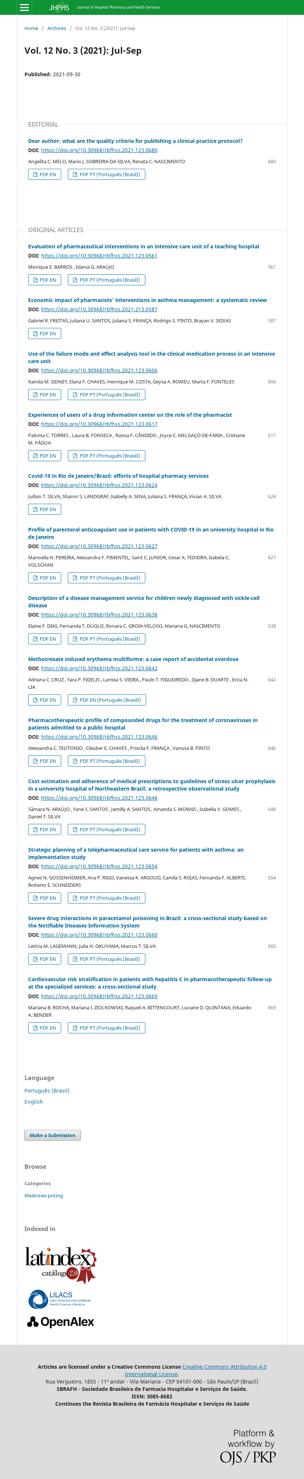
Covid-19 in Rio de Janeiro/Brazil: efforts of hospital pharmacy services (118, 475)
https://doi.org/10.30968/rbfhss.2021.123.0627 (99, 546)
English (33, 1101)
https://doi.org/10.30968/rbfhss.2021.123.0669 (99, 996)
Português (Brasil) (46, 1090)
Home (31, 28)
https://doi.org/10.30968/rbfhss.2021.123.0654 (99, 866)
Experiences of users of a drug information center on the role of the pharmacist (130, 414)
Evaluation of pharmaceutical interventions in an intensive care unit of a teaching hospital (143, 246)
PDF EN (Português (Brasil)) (110, 700)
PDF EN (47, 174)
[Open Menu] (24, 7)
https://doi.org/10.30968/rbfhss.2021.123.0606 (99, 370)
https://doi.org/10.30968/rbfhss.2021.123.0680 (99, 150)
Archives (56, 28)
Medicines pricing (43, 1195)
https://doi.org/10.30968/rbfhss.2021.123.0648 (99, 797)
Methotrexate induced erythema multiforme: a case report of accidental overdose (133, 659)
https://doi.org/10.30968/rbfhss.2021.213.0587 (99, 309)
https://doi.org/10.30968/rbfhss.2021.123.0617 (99, 423)
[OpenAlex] (61, 1328)
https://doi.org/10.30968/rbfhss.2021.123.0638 (99, 614)
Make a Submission (53, 1135)
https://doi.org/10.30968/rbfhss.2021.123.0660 (99, 934)
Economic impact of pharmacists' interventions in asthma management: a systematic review (147, 299)
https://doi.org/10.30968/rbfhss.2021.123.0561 (99, 255)
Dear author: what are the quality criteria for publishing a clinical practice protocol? (135, 140)
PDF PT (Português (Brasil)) (109, 174)
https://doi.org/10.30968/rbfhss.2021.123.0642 (99, 668)
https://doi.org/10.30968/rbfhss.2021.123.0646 (99, 736)
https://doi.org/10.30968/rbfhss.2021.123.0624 (99, 485)
